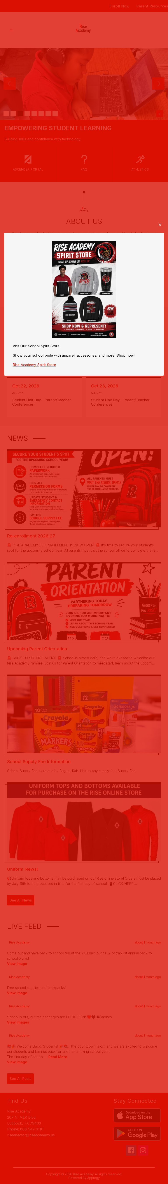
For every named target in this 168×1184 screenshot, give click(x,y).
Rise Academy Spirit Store (34, 365)
